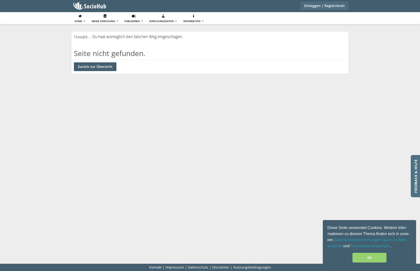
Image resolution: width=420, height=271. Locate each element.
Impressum (175, 267)
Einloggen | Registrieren (324, 5)
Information (192, 21)
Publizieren (132, 21)
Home (79, 21)
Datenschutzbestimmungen (358, 240)
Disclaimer (220, 267)
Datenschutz (198, 267)
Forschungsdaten (162, 21)
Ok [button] (369, 258)
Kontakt (155, 267)
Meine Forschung (104, 21)
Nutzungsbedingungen (370, 246)
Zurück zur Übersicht (95, 66)
